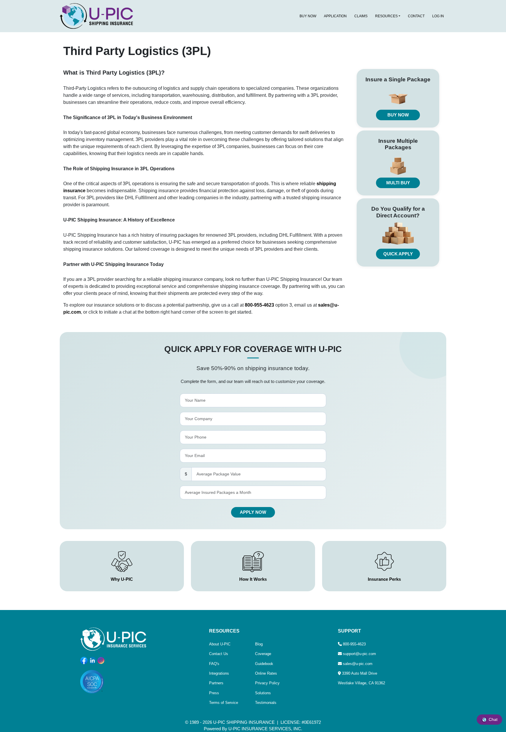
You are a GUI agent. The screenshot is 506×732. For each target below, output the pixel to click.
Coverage (263, 654)
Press (214, 693)
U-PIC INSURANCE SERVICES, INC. (265, 728)
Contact (416, 16)
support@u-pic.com (359, 654)
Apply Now (253, 512)
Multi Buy (398, 183)
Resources (386, 16)
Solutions (263, 693)
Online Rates (266, 673)
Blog (259, 644)
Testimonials (265, 702)
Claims (360, 16)
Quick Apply (398, 254)
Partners (216, 683)
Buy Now (308, 16)
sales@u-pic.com (357, 663)
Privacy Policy (267, 683)
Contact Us (218, 654)
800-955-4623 (259, 305)
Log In (438, 16)
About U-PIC (219, 644)
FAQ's (214, 663)
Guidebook (264, 663)
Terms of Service (223, 702)
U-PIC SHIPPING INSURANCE (244, 722)
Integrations (219, 673)
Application (335, 16)
